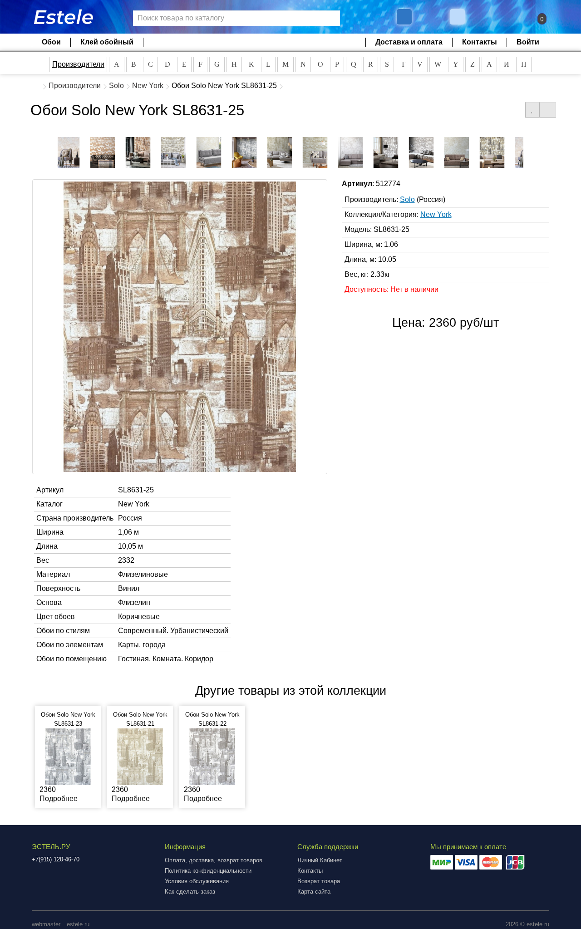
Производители (78, 64)
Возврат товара (318, 881)
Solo (116, 85)
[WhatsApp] (458, 17)
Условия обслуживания (197, 881)
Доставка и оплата (409, 42)
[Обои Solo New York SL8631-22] (212, 756)
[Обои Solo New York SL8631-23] (67, 756)
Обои (51, 42)
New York (147, 85)
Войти (528, 42)
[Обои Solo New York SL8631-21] (140, 756)
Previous (50, 149)
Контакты (479, 42)
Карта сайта (313, 891)
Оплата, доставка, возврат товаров (213, 860)
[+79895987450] (404, 17)
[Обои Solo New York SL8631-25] (67, 152)
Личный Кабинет (319, 860)
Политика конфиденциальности (208, 870)
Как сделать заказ (190, 891)
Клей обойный (106, 42)
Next (530, 149)
